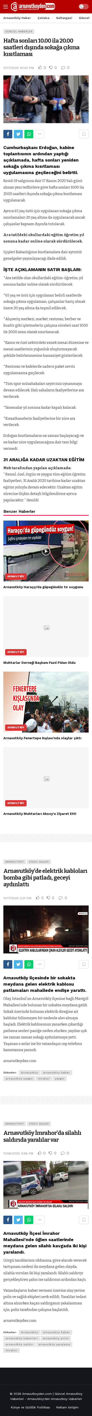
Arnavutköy (15, 576)
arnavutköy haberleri (22, 1338)
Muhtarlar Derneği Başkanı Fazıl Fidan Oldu (39, 663)
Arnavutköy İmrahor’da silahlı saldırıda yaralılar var (42, 1136)
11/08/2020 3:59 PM (18, 1153)
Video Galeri (39, 861)
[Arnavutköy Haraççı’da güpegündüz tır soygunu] (46, 551)
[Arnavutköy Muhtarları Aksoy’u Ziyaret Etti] (46, 777)
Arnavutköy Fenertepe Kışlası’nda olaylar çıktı (42, 738)
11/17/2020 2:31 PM (17, 898)
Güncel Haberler (18, 31)
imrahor (44, 1078)
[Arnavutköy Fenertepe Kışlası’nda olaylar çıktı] (46, 702)
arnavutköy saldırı (19, 1344)
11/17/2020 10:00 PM (18, 68)
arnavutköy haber (56, 1072)
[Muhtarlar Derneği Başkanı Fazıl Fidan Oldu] (46, 626)
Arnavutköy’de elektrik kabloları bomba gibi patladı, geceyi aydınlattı (45, 878)
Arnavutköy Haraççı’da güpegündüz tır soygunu (43, 587)
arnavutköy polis (56, 1338)
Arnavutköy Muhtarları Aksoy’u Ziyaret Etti (39, 814)
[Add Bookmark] (84, 134)
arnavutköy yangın (19, 1078)
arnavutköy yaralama (54, 1344)
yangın (59, 1078)
